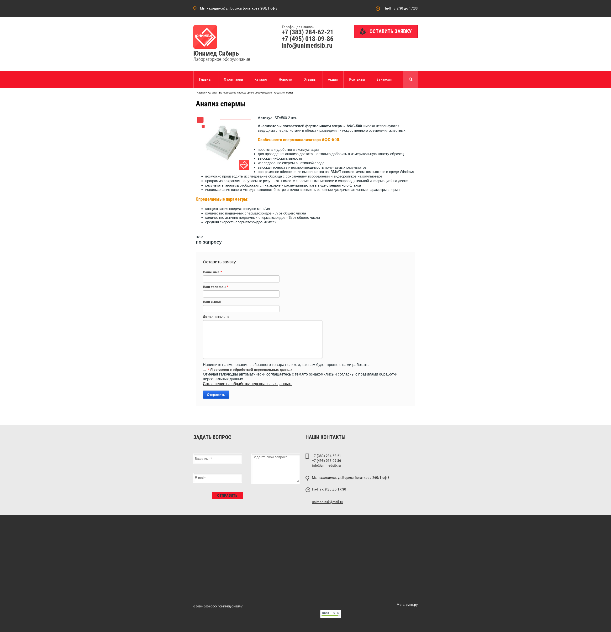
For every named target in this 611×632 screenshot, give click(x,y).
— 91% (330, 613)
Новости (285, 79)
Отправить (216, 395)
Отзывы (310, 79)
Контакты (357, 79)
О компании (233, 79)
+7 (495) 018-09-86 (307, 39)
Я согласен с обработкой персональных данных (250, 369)
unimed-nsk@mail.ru (327, 502)
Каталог (260, 79)
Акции (333, 79)
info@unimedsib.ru (307, 45)
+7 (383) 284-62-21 (307, 32)
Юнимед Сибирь (216, 53)
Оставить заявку (390, 31)
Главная (205, 79)
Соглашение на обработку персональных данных (247, 384)
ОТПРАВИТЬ (227, 495)
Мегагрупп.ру (407, 604)
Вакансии (384, 79)
